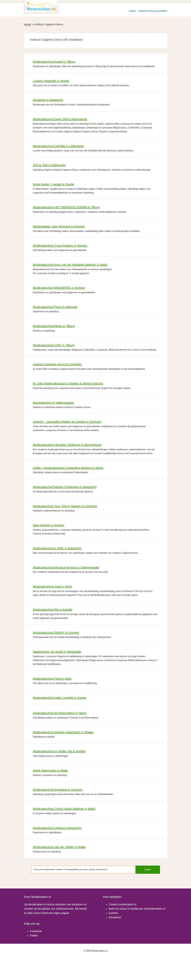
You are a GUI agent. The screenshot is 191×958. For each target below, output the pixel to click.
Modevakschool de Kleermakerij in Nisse (59, 713)
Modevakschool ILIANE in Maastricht (57, 548)
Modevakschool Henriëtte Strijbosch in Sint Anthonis (67, 444)
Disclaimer (115, 917)
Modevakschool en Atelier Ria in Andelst (59, 751)
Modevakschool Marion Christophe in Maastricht (65, 487)
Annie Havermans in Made (50, 770)
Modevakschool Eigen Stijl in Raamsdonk (60, 119)
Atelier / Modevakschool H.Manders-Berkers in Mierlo (68, 467)
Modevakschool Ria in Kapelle (52, 609)
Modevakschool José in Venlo (52, 586)
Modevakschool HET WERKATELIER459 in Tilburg (66, 207)
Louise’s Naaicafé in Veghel (51, 80)
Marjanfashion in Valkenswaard (53, 402)
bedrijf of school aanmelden (152, 11)
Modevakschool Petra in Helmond (55, 307)
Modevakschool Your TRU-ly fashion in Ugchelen (65, 506)
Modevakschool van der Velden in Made (59, 847)
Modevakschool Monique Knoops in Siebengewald (66, 567)
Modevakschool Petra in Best (52, 678)
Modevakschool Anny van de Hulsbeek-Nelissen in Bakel (70, 264)
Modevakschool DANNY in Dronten (56, 632)
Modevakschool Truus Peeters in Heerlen (60, 245)
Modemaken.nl (41, 7)
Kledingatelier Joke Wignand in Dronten (59, 226)
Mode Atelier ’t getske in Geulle (53, 184)
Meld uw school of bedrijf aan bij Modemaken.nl (137, 908)
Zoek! (147, 869)
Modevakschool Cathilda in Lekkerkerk (58, 146)
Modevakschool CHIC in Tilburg (53, 345)
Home (27, 24)
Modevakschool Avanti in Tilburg (54, 61)
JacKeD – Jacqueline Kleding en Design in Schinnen (67, 421)
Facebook (36, 931)
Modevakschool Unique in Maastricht (57, 828)
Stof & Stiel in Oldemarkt (49, 165)
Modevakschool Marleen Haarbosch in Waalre (63, 732)
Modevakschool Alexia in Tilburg (54, 326)
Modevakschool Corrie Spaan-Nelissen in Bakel (64, 808)
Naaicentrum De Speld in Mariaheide (57, 651)
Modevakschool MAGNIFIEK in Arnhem (59, 287)
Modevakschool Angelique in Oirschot (57, 789)
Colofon (113, 913)
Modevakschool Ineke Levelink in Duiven (59, 697)
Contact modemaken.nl (122, 904)
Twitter (34, 935)
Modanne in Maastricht (48, 100)
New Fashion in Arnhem (48, 525)
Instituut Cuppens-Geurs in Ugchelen (57, 364)
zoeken (132, 11)
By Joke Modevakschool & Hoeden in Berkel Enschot (68, 383)
